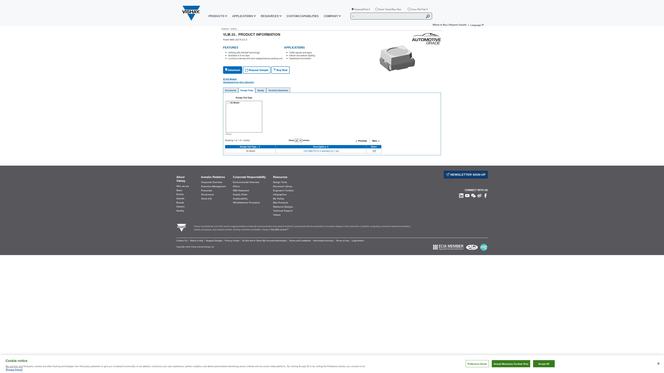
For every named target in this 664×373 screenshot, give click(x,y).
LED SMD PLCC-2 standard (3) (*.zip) (321, 150)
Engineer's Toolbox (283, 190)
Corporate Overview (211, 182)
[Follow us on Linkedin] (461, 195)
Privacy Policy (14, 369)
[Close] (658, 363)
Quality (260, 90)
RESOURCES (270, 16)
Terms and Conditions (300, 240)
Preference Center (477, 363)
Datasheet (233, 70)
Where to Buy (440, 24)
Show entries (299, 140)
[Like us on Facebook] (485, 195)
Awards (180, 198)
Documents (230, 90)
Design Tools (247, 90)
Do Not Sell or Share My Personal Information (264, 240)
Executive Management (213, 186)
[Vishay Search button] (427, 16)
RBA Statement (241, 190)
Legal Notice (358, 240)
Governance (207, 194)
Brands (180, 202)
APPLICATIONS (242, 16)
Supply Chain (240, 194)
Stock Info (206, 198)
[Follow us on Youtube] (467, 195)
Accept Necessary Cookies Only (511, 363)
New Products (280, 202)
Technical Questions (278, 90)
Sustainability (240, 198)
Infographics (280, 194)
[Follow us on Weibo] (479, 195)
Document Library (282, 186)
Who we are (182, 186)
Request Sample (258, 70)
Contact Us (182, 240)
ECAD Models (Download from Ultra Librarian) (238, 81)
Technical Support (283, 210)
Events (180, 194)
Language (475, 25)
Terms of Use (343, 240)
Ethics (236, 186)
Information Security (323, 240)
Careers (180, 206)
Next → (376, 140)
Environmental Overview (246, 182)
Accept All (543, 363)
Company (331, 16)
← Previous (361, 140)
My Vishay (278, 198)
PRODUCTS (216, 16)
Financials (206, 190)
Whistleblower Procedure (246, 202)
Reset (228, 133)
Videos (276, 214)
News (179, 190)
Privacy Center (232, 240)
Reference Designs (283, 206)
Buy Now (282, 70)
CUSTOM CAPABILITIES (303, 16)
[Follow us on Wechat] (473, 195)
